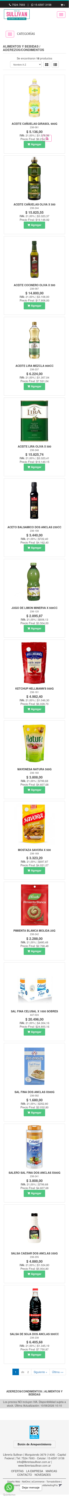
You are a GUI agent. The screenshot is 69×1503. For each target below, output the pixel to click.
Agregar (36, 144)
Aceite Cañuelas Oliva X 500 (34, 204)
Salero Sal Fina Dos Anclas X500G (34, 1172)
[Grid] (46, 64)
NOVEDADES (43, 1475)
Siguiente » (40, 1372)
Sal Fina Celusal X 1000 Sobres (34, 1011)
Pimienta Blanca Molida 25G (34, 930)
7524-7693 (18, 5)
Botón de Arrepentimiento (34, 1444)
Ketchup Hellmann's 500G (34, 688)
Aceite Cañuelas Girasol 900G (34, 124)
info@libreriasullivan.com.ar (33, 1462)
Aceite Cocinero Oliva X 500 (34, 285)
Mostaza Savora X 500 (34, 850)
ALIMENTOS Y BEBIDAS (21, 46)
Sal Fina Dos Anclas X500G (34, 1092)
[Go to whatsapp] (9, 1487)
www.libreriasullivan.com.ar (34, 1465)
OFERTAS (17, 1471)
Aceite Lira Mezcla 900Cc (34, 366)
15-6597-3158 (42, 5)
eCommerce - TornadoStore (46, 1481)
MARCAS (51, 1471)
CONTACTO (24, 1475)
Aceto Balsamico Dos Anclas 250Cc (34, 527)
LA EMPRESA (34, 1471)
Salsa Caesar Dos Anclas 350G (34, 1253)
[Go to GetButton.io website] (9, 1495)
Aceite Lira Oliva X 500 (34, 446)
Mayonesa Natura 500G (34, 769)
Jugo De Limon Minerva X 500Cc (34, 608)
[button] (63, 4)
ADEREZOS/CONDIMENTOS (23, 50)
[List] (55, 64)
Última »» (57, 1372)
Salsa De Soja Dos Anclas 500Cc (34, 1334)
